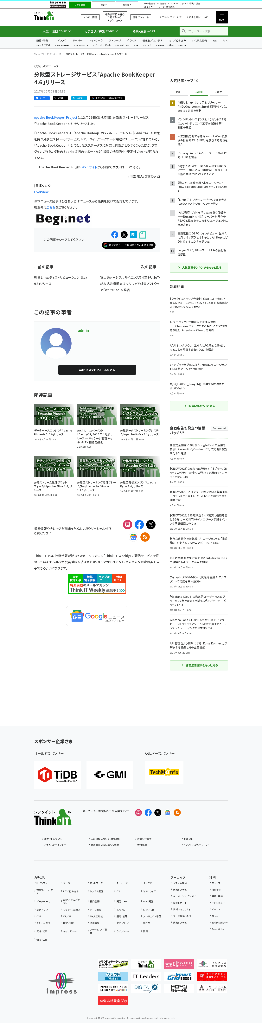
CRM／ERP (149, 909)
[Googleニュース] (133, 537)
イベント (216, 909)
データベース (43, 901)
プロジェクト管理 (152, 916)
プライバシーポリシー (55, 844)
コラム (215, 916)
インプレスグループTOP (196, 844)
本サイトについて (53, 838)
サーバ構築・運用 (182, 916)
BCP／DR (68, 922)
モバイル (121, 909)
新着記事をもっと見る (202, 406)
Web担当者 (149, 4)
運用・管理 (122, 916)
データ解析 (95, 909)
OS (215, 40)
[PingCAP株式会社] (57, 775)
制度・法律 (41, 939)
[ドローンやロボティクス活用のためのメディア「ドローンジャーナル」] (179, 990)
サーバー (78, 40)
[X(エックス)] (151, 524)
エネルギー (149, 7)
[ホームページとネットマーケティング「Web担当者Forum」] (179, 965)
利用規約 (189, 838)
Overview (41, 191)
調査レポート (180, 902)
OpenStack (82, 45)
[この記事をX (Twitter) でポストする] (124, 234)
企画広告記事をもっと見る (202, 665)
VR (137, 45)
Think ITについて (172, 17)
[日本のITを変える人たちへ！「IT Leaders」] (146, 977)
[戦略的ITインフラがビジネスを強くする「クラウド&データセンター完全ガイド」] (113, 965)
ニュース (57, 53)
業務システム (180, 889)
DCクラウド (182, 4)
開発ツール (122, 901)
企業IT (103, 5)
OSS (38, 916)
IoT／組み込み (177, 40)
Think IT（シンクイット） (53, 15)
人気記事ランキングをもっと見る (201, 267)
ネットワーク (96, 40)
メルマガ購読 (90, 17)
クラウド (131, 40)
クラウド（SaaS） (71, 909)
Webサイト (89, 167)
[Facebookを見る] (148, 812)
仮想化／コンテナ (153, 40)
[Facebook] (139, 524)
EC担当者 (161, 4)
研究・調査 (194, 4)
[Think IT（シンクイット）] (53, 822)
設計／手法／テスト (71, 901)
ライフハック (123, 931)
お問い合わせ (144, 838)
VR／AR (67, 916)
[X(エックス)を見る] (157, 812)
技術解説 (216, 889)
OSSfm (183, 45)
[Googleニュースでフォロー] (167, 812)
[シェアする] (114, 234)
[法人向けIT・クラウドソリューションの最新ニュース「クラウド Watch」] (113, 977)
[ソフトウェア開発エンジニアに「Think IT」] (146, 965)
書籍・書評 (217, 896)
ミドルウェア (149, 891)
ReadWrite (218, 929)
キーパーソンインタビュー (186, 896)
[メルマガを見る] (138, 812)
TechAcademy (219, 922)
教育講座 (170, 7)
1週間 (199, 92)
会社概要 (142, 844)
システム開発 (199, 40)
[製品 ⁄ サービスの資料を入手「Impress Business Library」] (113, 990)
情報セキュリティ (181, 909)
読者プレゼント (141, 17)
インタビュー (123, 45)
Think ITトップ (41, 53)
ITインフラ (60, 40)
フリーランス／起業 (98, 931)
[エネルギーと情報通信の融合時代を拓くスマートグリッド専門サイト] (179, 977)
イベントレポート (103, 45)
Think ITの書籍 (166, 45)
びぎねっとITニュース (46, 66)
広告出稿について (198, 17)
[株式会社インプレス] (62, 983)
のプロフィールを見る (97, 370)
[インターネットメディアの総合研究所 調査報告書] (212, 965)
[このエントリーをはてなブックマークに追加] (133, 234)
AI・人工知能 (44, 45)
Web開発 (148, 901)
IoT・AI (171, 4)
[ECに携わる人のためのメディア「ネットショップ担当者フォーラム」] (212, 977)
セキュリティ (123, 922)
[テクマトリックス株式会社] (164, 772)
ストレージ (115, 40)
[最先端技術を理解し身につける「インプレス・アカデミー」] (212, 990)
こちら (51, 207)
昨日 (179, 92)
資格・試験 (41, 931)
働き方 (146, 922)
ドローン (160, 7)
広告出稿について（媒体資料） (106, 838)
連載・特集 (42, 40)
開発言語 (94, 901)
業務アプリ (42, 909)
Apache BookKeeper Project (56, 117)
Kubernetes (63, 45)
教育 (145, 931)
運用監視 (94, 922)
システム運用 (43, 922)
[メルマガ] (127, 524)
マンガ (148, 45)
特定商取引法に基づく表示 (105, 844)
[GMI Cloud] (109, 775)
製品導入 (127, 5)
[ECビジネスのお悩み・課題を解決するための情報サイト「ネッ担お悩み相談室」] (113, 1002)
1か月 (218, 92)
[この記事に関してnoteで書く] (142, 235)
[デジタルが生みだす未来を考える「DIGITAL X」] (146, 990)
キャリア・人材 (70, 931)
